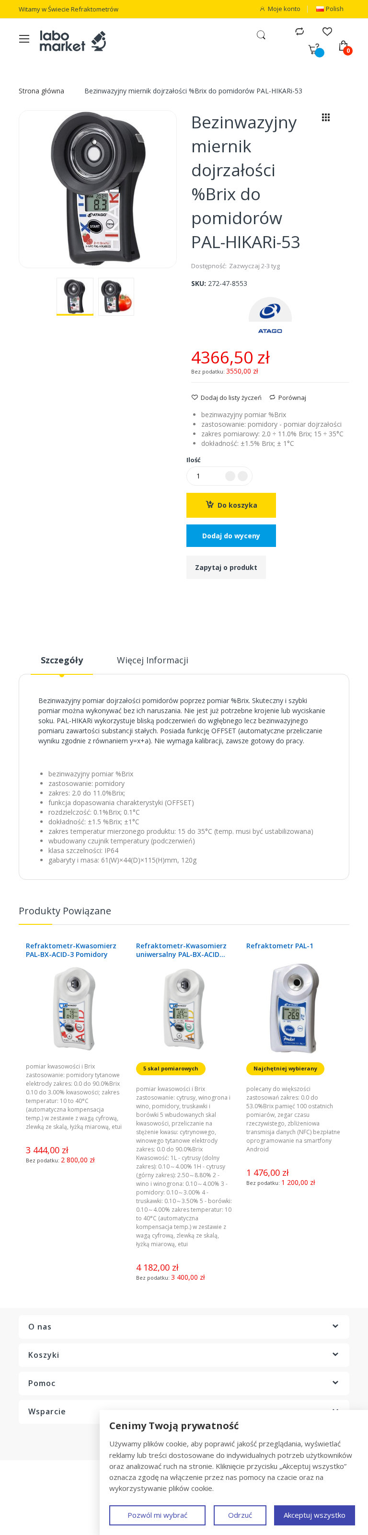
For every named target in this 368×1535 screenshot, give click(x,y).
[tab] (62, 663)
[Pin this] (219, 596)
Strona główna (41, 90)
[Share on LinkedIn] (231, 596)
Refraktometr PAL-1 (169, 946)
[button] (75, 297)
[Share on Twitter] (206, 596)
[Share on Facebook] (194, 596)
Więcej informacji (152, 660)
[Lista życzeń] (327, 30)
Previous (335, 915)
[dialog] (234, 1472)
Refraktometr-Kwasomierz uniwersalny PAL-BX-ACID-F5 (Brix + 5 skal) (71, 950)
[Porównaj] (299, 30)
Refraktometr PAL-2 (279, 946)
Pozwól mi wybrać (157, 1515)
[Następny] (342, 119)
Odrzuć (240, 1515)
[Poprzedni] (309, 119)
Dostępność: (209, 266)
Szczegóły (62, 660)
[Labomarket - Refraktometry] (78, 40)
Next (344, 915)
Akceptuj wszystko (314, 1515)
